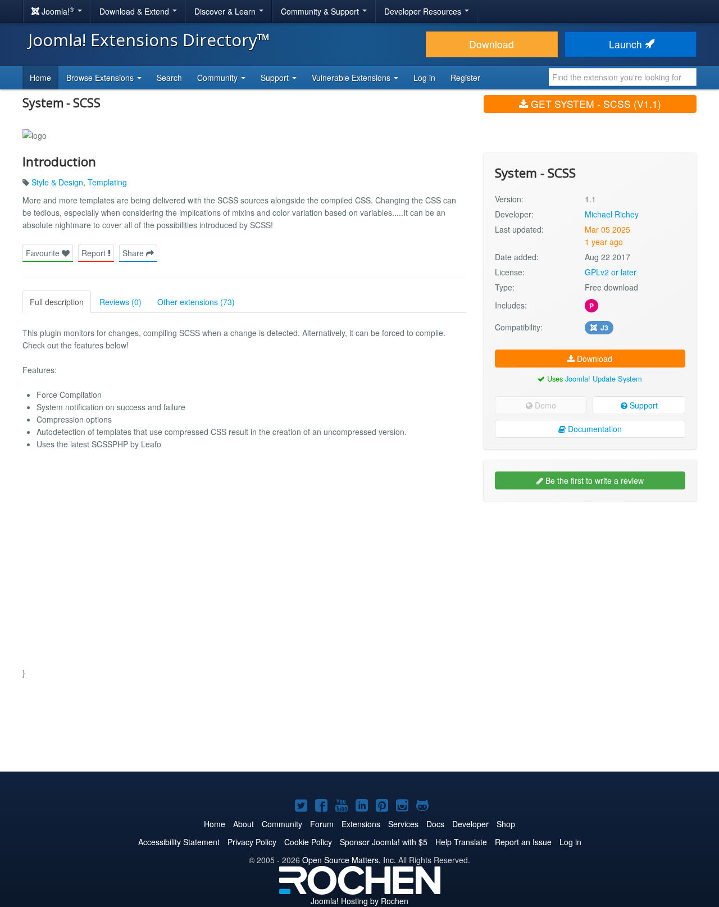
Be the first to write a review (593, 480)
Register (465, 77)
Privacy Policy (251, 841)
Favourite (44, 253)
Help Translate (461, 841)
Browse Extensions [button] (101, 77)
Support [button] (276, 77)
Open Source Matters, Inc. (349, 859)
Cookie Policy (308, 841)
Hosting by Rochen (359, 900)
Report (94, 253)
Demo (544, 405)
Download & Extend (135, 11)
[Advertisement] (590, 582)
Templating (107, 182)
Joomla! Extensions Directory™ (149, 39)
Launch (627, 44)
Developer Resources (423, 11)
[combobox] (623, 77)
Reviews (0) (120, 301)
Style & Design (57, 182)
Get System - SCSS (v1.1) (594, 104)
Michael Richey (612, 214)
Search (169, 77)
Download (491, 44)
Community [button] (218, 77)
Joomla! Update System (603, 378)
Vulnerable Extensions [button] (352, 77)
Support (642, 405)
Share (134, 253)
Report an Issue (523, 841)
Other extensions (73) (196, 301)
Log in (424, 77)
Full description (57, 301)
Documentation (594, 428)
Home (40, 77)
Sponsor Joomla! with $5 (383, 841)
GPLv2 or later (610, 272)
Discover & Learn (226, 11)
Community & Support (321, 11)
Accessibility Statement (179, 841)
